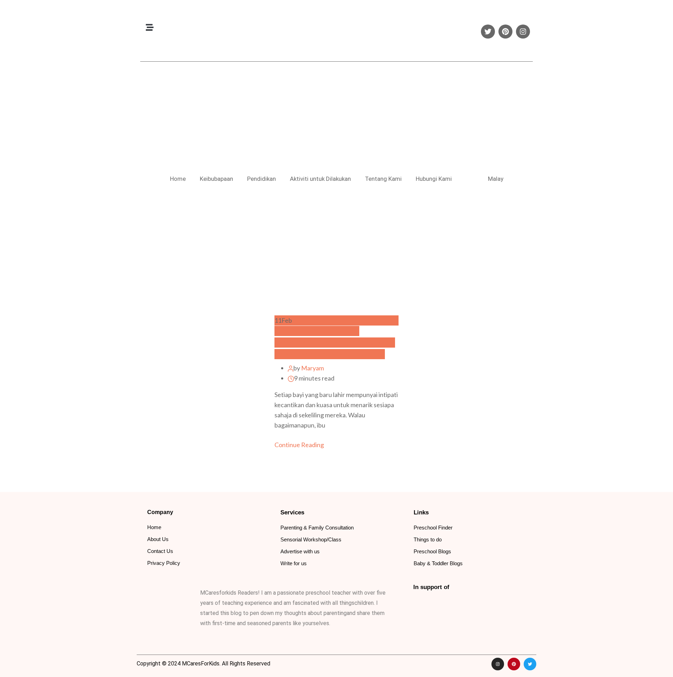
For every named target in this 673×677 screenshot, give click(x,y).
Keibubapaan (216, 178)
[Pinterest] (505, 32)
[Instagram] (523, 32)
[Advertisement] (336, 118)
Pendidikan (261, 178)
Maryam (312, 368)
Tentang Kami (383, 178)
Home (178, 178)
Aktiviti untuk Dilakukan (320, 178)
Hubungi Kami (434, 178)
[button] (149, 27)
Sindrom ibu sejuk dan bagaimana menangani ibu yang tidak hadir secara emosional (334, 342)
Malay (495, 178)
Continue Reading (299, 445)
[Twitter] (488, 32)
